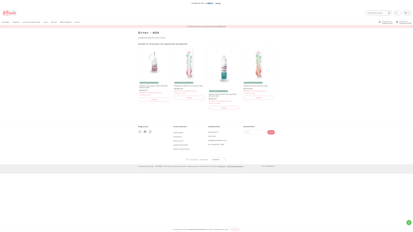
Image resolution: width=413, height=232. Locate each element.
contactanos (177, 137)
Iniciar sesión (194, 159)
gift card (54, 22)
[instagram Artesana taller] (139, 131)
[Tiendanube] (268, 166)
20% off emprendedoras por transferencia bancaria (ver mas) (206, 26)
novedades (5, 22)
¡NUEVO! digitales (65, 22)
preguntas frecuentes (180, 145)
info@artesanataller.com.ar (217, 140)
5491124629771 (213, 132)
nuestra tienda (178, 133)
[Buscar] (389, 13)
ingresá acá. (222, 166)
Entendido (235, 229)
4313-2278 (211, 136)
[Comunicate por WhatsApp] (409, 222)
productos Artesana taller (31, 22)
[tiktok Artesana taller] (150, 131)
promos (77, 22)
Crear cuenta (204, 159)
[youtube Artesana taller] (145, 131)
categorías (16, 22)
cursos (45, 22)
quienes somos (178, 141)
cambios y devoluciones (181, 149)
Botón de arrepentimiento (235, 166)
